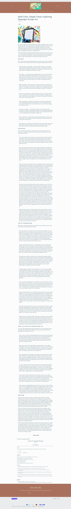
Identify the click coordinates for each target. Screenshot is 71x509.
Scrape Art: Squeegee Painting (35, 441)
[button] (12, 6)
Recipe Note (18, 479)
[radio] (33, 443)
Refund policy (24, 506)
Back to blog (36, 435)
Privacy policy (19, 506)
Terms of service (28, 506)
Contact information (40, 506)
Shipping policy (34, 506)
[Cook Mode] (21, 450)
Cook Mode (18, 450)
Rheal (14, 506)
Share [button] (20, 24)
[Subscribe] (43, 493)
